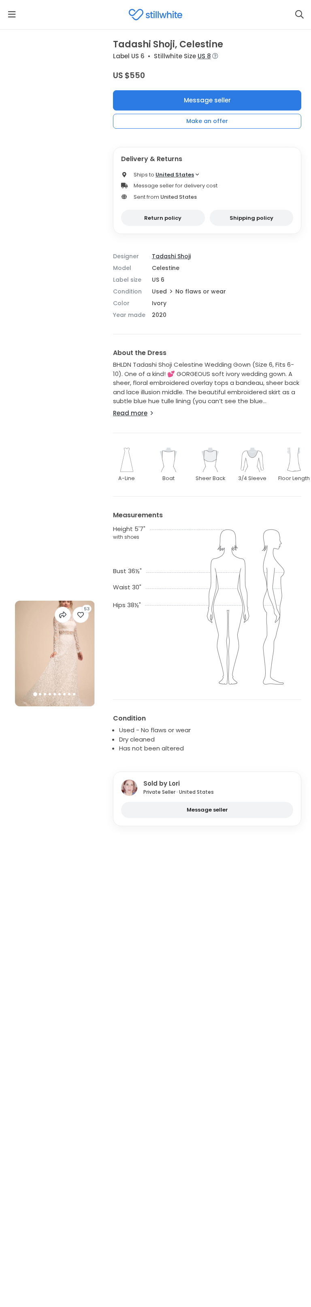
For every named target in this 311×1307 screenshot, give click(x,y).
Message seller (207, 100)
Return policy (162, 218)
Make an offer (207, 121)
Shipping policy (251, 218)
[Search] (299, 14)
